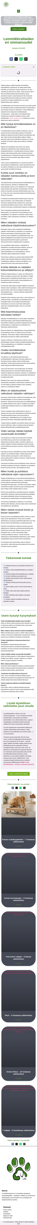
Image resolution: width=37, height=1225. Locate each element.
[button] (33, 67)
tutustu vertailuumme (15, 118)
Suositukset (6, 1214)
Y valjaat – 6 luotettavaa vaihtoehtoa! (18, 1130)
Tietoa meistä (7, 1209)
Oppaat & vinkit (7, 1216)
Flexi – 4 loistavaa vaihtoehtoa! (18, 1015)
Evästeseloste (7, 1218)
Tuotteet (5, 1211)
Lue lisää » (18, 846)
